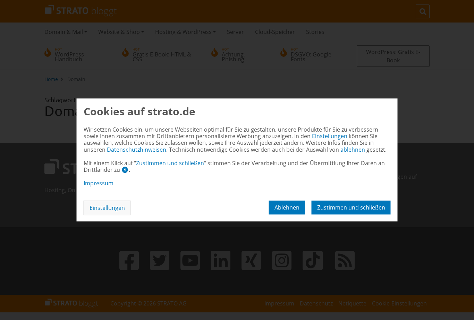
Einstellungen (107, 208)
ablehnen (286, 208)
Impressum (98, 183)
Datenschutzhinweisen (136, 149)
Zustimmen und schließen (351, 208)
